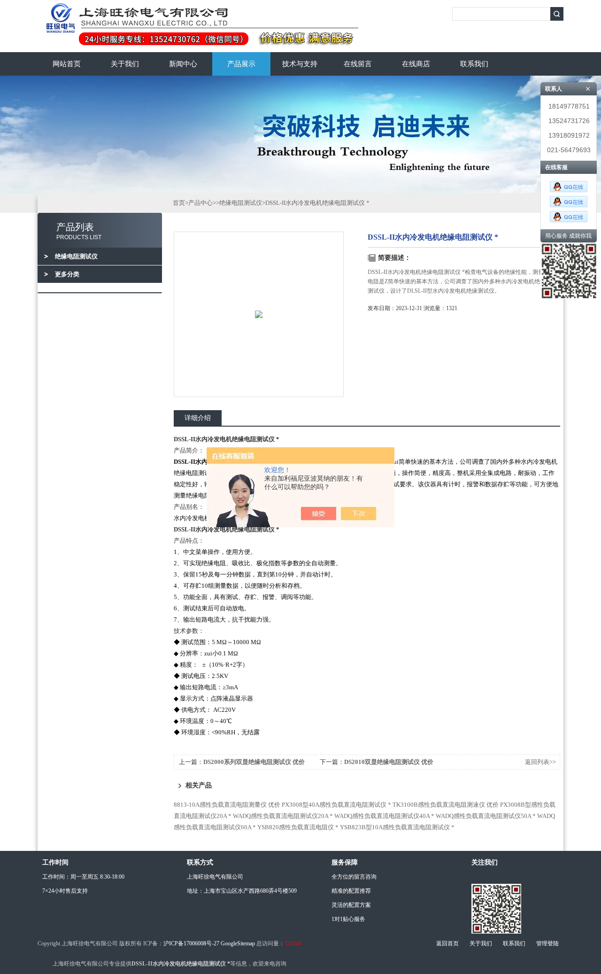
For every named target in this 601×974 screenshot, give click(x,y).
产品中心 (200, 202)
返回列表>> (540, 761)
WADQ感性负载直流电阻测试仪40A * (384, 815)
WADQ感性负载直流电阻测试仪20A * (283, 815)
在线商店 (416, 64)
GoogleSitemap (238, 943)
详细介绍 (198, 417)
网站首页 (67, 64)
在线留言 (358, 64)
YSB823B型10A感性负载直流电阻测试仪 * (397, 827)
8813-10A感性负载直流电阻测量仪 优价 (227, 804)
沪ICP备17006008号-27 (191, 943)
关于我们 (125, 64)
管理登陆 (547, 943)
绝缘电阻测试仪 (240, 202)
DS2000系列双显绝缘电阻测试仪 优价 (254, 761)
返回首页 (447, 943)
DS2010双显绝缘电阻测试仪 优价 (388, 761)
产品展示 (241, 64)
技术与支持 (299, 64)
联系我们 (474, 64)
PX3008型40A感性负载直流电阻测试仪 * (336, 804)
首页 (179, 202)
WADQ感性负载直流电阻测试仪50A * (486, 815)
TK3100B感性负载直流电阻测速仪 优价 (446, 804)
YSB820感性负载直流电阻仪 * (298, 827)
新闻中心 (183, 64)
